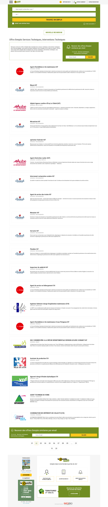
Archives (28, 472)
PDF (24, 503)
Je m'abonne (26, 475)
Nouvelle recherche (54, 32)
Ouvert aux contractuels (22, 23)
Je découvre (74, 493)
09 (67, 443)
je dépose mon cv (63, 479)
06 (54, 443)
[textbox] (24, 14)
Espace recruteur (94, 2)
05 (50, 443)
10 (52, 448)
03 (41, 443)
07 (58, 443)
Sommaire (24, 472)
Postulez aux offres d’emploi (46, 479)
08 (63, 443)
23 (76, 443)
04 (45, 443)
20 (56, 448)
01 (32, 443)
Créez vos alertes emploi (80, 479)
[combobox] (54, 15)
